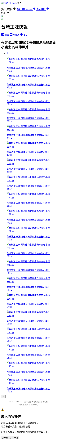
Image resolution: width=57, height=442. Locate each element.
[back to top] (3, 396)
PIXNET (18, 402)
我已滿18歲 (6, 438)
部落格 (16, 35)
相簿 (6, 35)
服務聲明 (34, 405)
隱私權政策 (23, 405)
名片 (25, 35)
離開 (16, 438)
